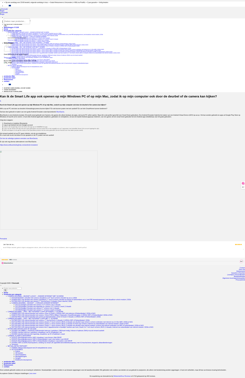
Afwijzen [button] (17, 373)
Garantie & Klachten (238, 273)
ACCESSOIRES (15, 67)
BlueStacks (60, 112)
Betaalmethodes (239, 276)
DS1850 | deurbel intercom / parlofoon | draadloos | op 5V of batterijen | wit (30, 56)
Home (6, 29)
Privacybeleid (240, 280)
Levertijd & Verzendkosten (236, 275)
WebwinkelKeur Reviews (122, 376)
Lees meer (32, 373)
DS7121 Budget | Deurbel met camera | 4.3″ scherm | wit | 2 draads (32, 38)
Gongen (17, 73)
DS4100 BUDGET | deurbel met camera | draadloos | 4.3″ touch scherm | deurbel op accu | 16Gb (36, 33)
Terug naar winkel (12, 40)
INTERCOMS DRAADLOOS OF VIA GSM (18, 54)
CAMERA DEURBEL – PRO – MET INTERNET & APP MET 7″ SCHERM (26, 47)
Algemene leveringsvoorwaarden (234, 278)
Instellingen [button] (25, 373)
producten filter (9, 76)
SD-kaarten (18, 70)
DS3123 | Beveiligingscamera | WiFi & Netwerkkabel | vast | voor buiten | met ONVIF (33, 61)
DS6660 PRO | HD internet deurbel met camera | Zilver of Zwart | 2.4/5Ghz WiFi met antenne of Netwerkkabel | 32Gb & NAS (43, 43)
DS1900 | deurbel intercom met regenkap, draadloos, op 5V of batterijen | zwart (31, 57)
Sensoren (14, 64)
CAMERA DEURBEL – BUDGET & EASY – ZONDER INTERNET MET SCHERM (28, 32)
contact (6, 81)
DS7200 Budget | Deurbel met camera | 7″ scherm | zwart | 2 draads (32, 41)
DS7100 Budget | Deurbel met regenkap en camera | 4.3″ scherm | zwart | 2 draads (36, 39)
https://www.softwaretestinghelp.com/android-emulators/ (19, 145)
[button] (11, 27)
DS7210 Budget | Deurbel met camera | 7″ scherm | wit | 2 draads (32, 40)
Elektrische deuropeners (21, 74)
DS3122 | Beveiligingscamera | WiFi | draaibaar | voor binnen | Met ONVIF (30, 59)
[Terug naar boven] (1, 285)
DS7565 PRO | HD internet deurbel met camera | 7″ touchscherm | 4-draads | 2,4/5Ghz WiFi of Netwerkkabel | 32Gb (41, 48)
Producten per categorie (12, 294)
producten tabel (9, 78)
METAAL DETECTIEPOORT (15, 65)
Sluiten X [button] (11, 373)
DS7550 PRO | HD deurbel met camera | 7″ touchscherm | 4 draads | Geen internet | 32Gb (34, 35)
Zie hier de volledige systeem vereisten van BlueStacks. (19, 138)
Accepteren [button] (4, 373)
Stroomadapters (19, 71)
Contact (242, 268)
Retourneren (8, 79)
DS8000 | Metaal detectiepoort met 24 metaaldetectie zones (26, 66)
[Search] (5, 25)
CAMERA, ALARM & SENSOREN (16, 58)
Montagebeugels (19, 72)
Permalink (3, 239)
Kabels (17, 69)
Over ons (242, 269)
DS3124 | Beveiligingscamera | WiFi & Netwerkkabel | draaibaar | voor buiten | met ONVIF (34, 62)
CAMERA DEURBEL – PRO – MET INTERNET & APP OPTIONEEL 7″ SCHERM (28, 42)
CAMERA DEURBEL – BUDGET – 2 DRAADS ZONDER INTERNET (29, 36)
